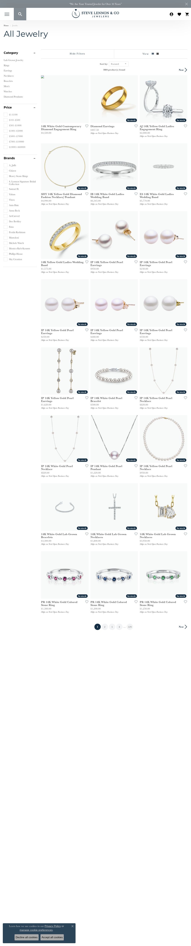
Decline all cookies (26, 937)
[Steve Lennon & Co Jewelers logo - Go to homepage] (95, 13)
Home (6, 25)
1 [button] (99, 627)
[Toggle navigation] (7, 14)
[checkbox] (11, 114)
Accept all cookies (52, 937)
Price (8, 107)
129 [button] (130, 626)
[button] (20, 14)
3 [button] (112, 626)
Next (181, 69)
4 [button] (119, 626)
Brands (9, 158)
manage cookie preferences (36, 929)
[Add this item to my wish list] (86, 126)
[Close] (186, 4)
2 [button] (104, 626)
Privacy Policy (53, 926)
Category (11, 53)
